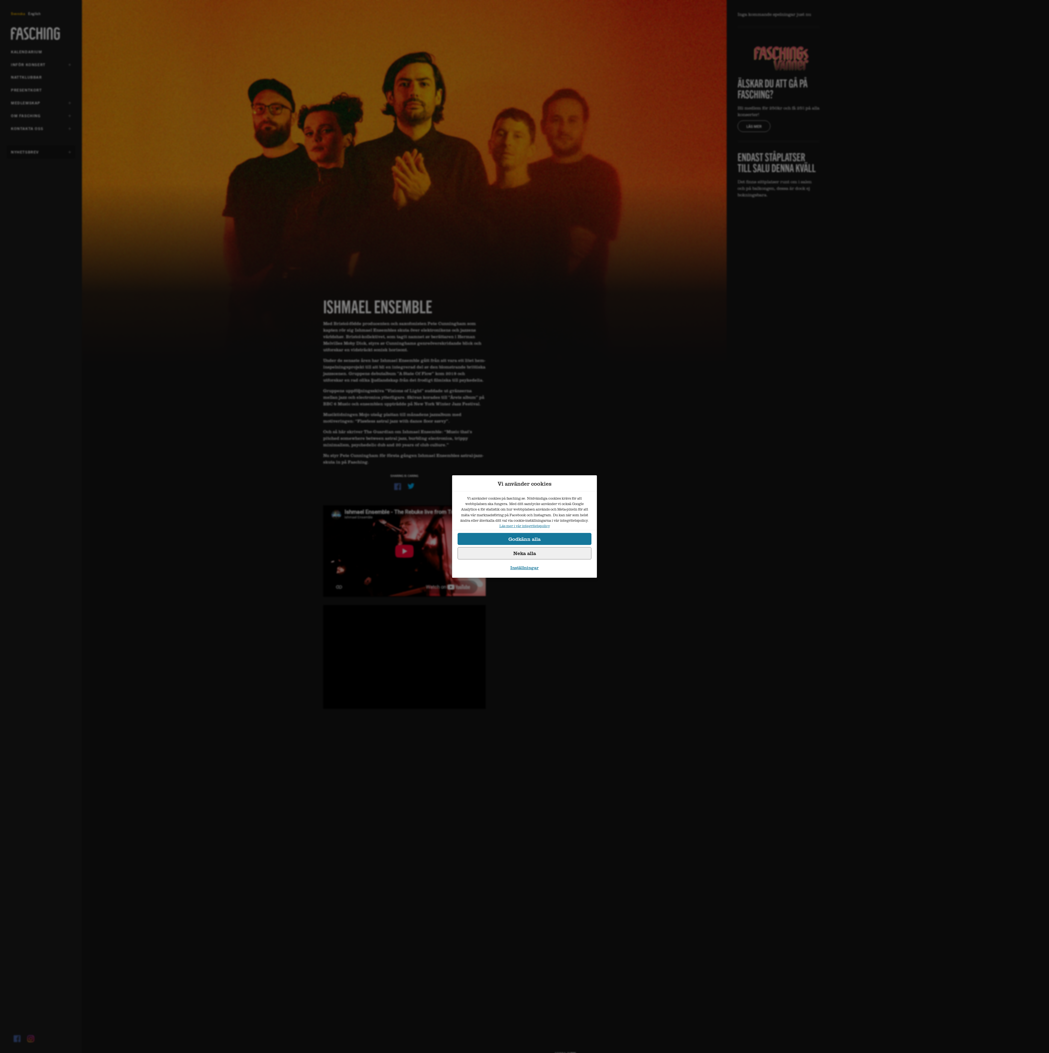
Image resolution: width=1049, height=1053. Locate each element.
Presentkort (26, 89)
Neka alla (524, 553)
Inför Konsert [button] (28, 66)
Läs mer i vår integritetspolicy (524, 525)
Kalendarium (26, 51)
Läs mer (754, 126)
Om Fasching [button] (26, 117)
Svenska (18, 13)
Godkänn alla (524, 539)
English (34, 13)
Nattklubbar (26, 77)
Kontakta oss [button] (27, 130)
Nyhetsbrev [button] (25, 153)
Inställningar (524, 568)
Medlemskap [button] (25, 104)
